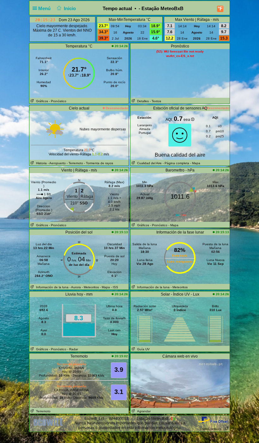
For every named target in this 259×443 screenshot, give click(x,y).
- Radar (72, 349)
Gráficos (41, 101)
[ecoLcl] (49, 422)
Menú (45, 8)
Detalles (142, 101)
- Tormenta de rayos (98, 163)
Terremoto (42, 411)
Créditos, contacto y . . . (212, 428)
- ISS (114, 287)
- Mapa (194, 163)
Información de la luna (51, 287)
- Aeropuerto (57, 163)
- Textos (155, 101)
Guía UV (142, 349)
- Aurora (75, 287)
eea (187, 119)
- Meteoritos (90, 287)
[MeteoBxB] (180, 383)
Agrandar (143, 411)
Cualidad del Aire (148, 163)
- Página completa (176, 163)
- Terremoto (75, 163)
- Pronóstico (57, 101)
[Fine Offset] (213, 419)
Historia (40, 163)
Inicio (69, 8)
